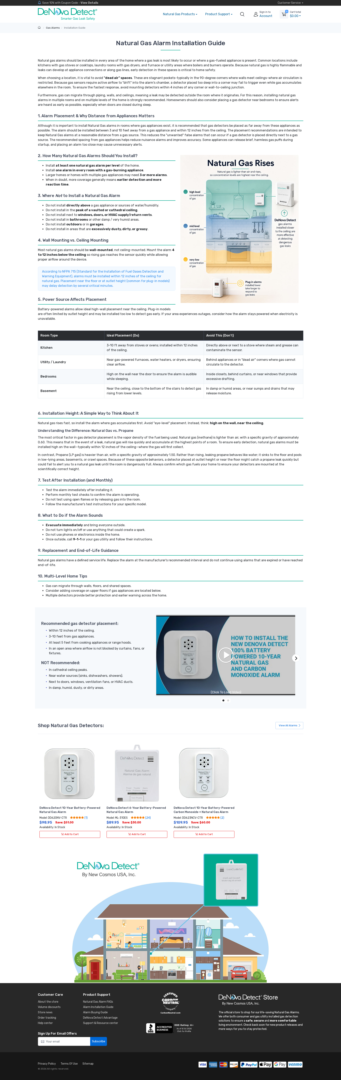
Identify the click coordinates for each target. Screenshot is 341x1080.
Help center (45, 1023)
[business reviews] (170, 1028)
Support (217, 14)
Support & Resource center (100, 1023)
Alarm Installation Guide (98, 1007)
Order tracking (47, 1017)
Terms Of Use (69, 1063)
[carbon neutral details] (170, 1003)
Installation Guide (74, 27)
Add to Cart (72, 834)
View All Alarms (288, 725)
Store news (45, 1012)
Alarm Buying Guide (95, 1012)
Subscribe (98, 1041)
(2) (222, 817)
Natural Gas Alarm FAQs (98, 1001)
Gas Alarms (53, 27)
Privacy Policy (47, 1063)
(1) (86, 817)
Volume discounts (49, 1007)
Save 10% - (70, 3)
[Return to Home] (40, 27)
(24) (148, 817)
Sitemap (88, 1063)
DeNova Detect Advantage (100, 1017)
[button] (242, 14)
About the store (48, 1001)
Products (179, 14)
